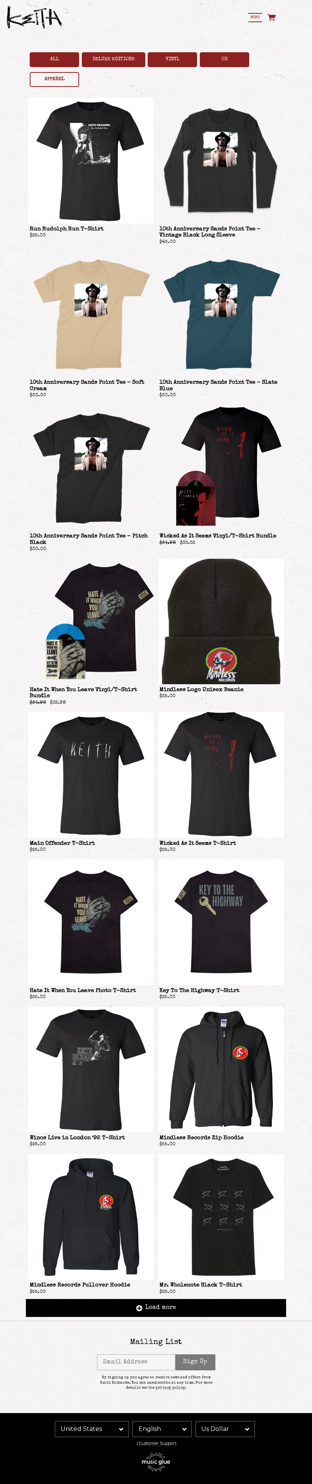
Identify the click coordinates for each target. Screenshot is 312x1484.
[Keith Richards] (34, 17)
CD (224, 59)
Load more (160, 1308)
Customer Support (158, 1443)
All (54, 59)
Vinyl (173, 59)
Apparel (55, 79)
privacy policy (170, 1388)
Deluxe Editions (113, 59)
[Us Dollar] (225, 1429)
